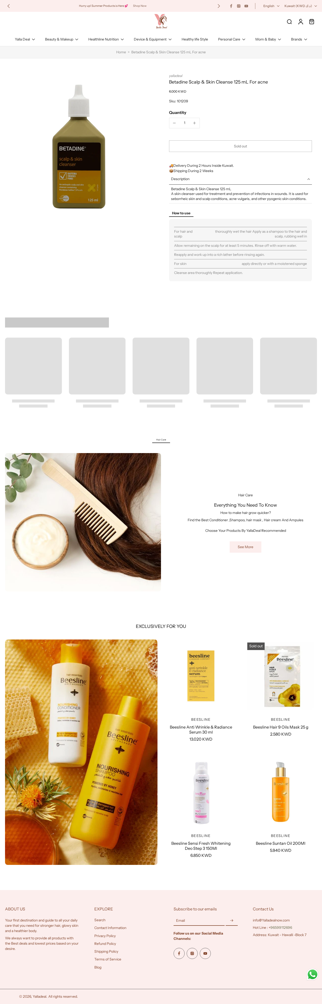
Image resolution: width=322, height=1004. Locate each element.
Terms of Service (107, 959)
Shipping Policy (106, 951)
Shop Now (140, 6)
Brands (296, 39)
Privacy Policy (105, 936)
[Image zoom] (79, 147)
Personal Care (229, 39)
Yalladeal (39, 996)
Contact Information (110, 928)
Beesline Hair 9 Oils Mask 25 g (280, 727)
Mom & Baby (265, 39)
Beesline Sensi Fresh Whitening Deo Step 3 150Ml (201, 846)
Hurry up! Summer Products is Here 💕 (103, 6)
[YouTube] (246, 6)
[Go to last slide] (8, 6)
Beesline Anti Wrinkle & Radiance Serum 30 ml (201, 730)
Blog (97, 967)
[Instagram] (239, 6)
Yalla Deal (22, 39)
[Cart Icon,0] (311, 21)
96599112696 (281, 927)
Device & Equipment (150, 39)
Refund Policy (105, 943)
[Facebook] (231, 6)
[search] (289, 21)
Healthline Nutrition (103, 39)
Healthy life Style (195, 39)
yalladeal (175, 75)
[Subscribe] (232, 921)
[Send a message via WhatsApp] (312, 974)
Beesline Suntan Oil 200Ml (280, 843)
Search (99, 920)
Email (180, 920)
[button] (240, 146)
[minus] (174, 123)
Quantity (177, 112)
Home (121, 52)
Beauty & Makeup (59, 39)
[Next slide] (218, 6)
